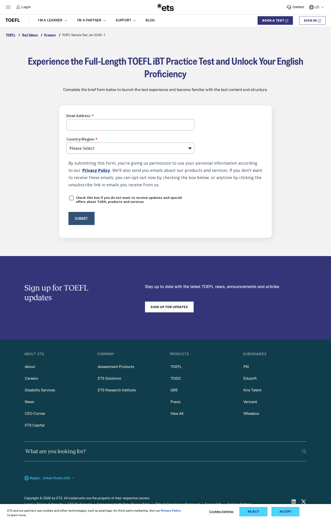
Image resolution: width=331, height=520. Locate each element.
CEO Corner (35, 413)
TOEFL (176, 367)
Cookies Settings (221, 511)
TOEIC (175, 378)
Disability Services (40, 390)
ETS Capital (35, 425)
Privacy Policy (96, 170)
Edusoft (250, 378)
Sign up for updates (169, 307)
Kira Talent (252, 390)
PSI (246, 367)
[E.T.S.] (165, 7)
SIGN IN (310, 20)
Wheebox (251, 413)
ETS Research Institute (117, 390)
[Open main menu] (8, 7)
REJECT (253, 511)
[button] (53, 20)
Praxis (175, 402)
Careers (31, 378)
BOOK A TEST (273, 20)
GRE (174, 390)
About (30, 367)
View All (177, 413)
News (29, 402)
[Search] (304, 451)
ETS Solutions (109, 378)
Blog (150, 20)
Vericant (250, 402)
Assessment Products (116, 367)
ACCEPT (285, 511)
